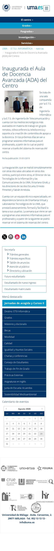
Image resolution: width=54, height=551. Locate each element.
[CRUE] (9, 481)
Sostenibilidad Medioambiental (20, 394)
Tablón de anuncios (19, 262)
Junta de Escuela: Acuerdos (18, 388)
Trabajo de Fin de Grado (16, 368)
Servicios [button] (26, 43)
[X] (4, 236)
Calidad (8, 343)
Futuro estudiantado (14, 276)
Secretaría (9, 249)
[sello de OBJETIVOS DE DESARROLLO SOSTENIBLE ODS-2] (9, 468)
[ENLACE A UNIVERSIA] (27, 468)
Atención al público (19, 266)
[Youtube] (17, 236)
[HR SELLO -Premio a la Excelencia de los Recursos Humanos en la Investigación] (45, 496)
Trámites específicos (19, 258)
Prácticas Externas (13, 375)
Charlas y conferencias (15, 356)
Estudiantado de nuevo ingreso (20, 282)
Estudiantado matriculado (17, 289)
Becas (7, 330)
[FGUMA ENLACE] (45, 468)
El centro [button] (26, 19)
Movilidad (9, 336)
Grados (8, 317)
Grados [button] (26, 25)
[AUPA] (27, 481)
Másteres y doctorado (15, 324)
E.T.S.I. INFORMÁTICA (22, 48)
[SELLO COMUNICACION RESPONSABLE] (45, 481)
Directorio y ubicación (20, 270)
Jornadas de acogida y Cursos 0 (24, 303)
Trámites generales (19, 254)
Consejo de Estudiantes (16, 362)
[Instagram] (11, 236)
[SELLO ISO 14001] (27, 496)
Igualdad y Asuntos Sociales (18, 349)
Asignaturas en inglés (15, 381)
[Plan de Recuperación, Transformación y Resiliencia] (18, 507)
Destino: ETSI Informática (17, 311)
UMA (4, 48)
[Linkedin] (23, 236)
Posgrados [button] (26, 31)
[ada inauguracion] (18, 101)
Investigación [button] (26, 37)
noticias (40, 48)
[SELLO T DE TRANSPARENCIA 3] (9, 496)
